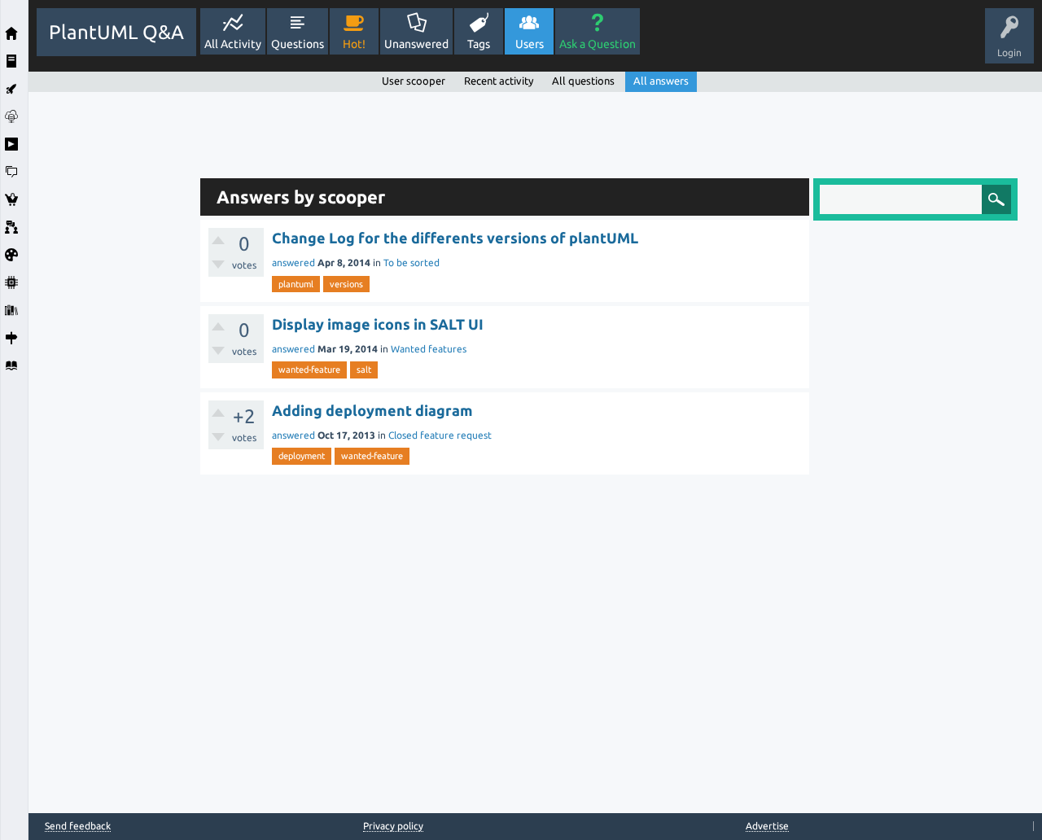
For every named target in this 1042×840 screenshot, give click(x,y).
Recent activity (498, 80)
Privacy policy (393, 825)
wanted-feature (309, 369)
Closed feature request (440, 435)
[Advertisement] (110, 336)
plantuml (295, 284)
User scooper (413, 80)
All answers (661, 80)
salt (364, 369)
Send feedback (78, 826)
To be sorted (411, 262)
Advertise (767, 825)
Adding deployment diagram (372, 410)
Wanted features (428, 348)
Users (529, 43)
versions (346, 284)
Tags (478, 43)
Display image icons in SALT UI (378, 324)
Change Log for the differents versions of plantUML (455, 238)
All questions (583, 80)
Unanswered (416, 43)
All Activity (232, 43)
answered (293, 262)
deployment (301, 456)
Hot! (354, 43)
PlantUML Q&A (116, 32)
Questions (297, 43)
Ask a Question (597, 43)
